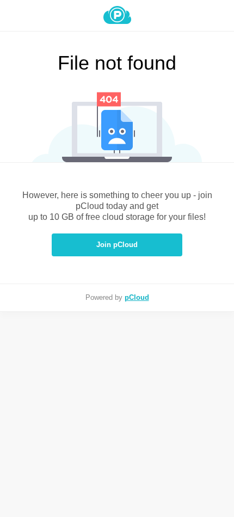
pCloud (137, 297)
